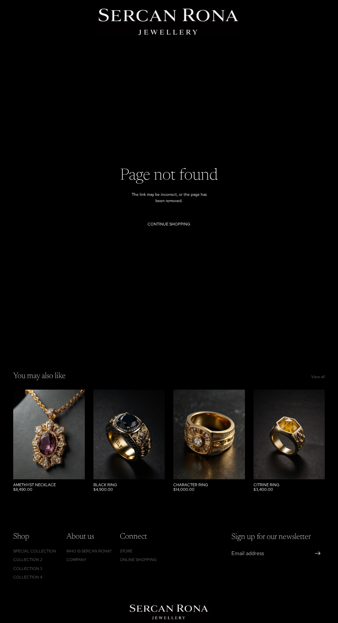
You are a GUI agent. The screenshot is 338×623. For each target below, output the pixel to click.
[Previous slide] (180, 434)
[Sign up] (318, 554)
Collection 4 (27, 577)
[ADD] (75, 469)
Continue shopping (169, 224)
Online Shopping (138, 560)
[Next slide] (237, 434)
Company (76, 560)
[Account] (315, 21)
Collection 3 (27, 568)
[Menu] (7, 21)
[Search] (22, 21)
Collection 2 (27, 560)
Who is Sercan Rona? (89, 551)
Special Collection (34, 551)
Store (126, 551)
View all (318, 376)
